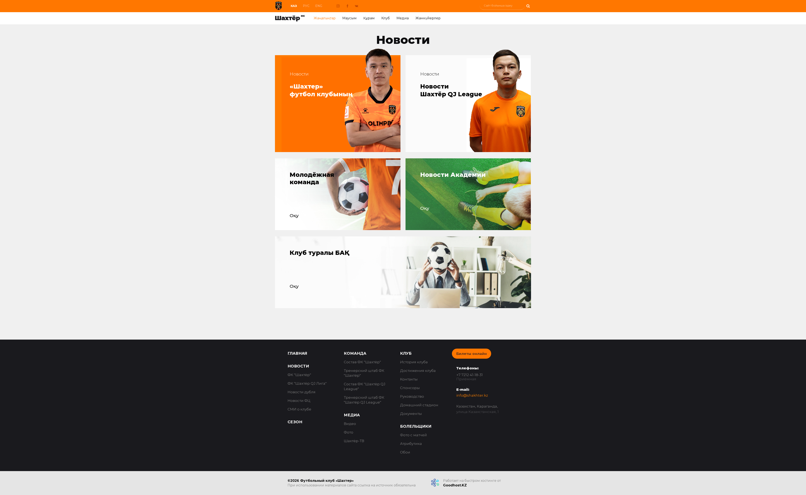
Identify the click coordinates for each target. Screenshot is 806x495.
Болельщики (415, 426)
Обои (405, 452)
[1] (528, 5)
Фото (348, 432)
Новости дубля (301, 392)
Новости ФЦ (299, 401)
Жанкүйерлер (428, 18)
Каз (294, 6)
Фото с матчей (413, 435)
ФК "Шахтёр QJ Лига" (307, 383)
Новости (298, 366)
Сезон (295, 422)
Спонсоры (410, 388)
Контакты (409, 379)
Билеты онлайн (471, 354)
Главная (297, 353)
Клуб (385, 18)
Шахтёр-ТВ (354, 441)
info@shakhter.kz (472, 395)
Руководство (412, 396)
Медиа (402, 18)
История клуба (414, 362)
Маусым (349, 18)
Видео (350, 424)
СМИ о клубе (299, 409)
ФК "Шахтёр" (299, 375)
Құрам (369, 18)
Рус (306, 6)
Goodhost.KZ (455, 485)
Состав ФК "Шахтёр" (362, 362)
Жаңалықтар (325, 18)
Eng (318, 6)
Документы (411, 414)
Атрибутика (411, 444)
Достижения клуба (418, 371)
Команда (355, 353)
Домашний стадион (419, 405)
